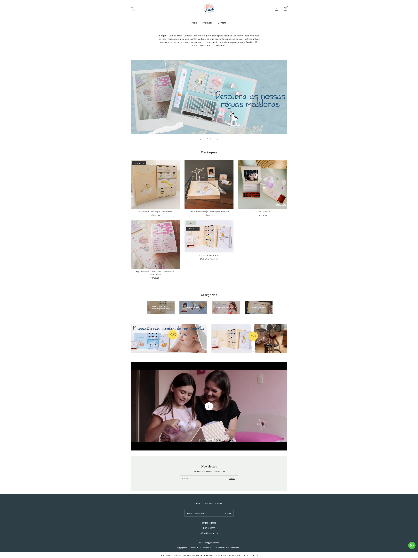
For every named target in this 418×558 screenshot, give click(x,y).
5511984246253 (209, 523)
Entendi (254, 555)
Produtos (207, 22)
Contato (222, 22)
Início (194, 22)
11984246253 (209, 528)
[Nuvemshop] (209, 543)
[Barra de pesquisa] (134, 9)
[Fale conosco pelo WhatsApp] (412, 545)
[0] (284, 9)
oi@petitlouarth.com (209, 533)
